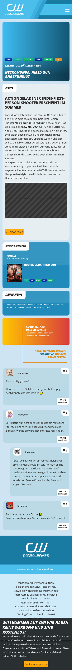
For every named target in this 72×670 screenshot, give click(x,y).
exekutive (47, 354)
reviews (27, 569)
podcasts (43, 569)
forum (51, 569)
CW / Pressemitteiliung (17, 258)
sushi (35, 569)
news (20, 569)
